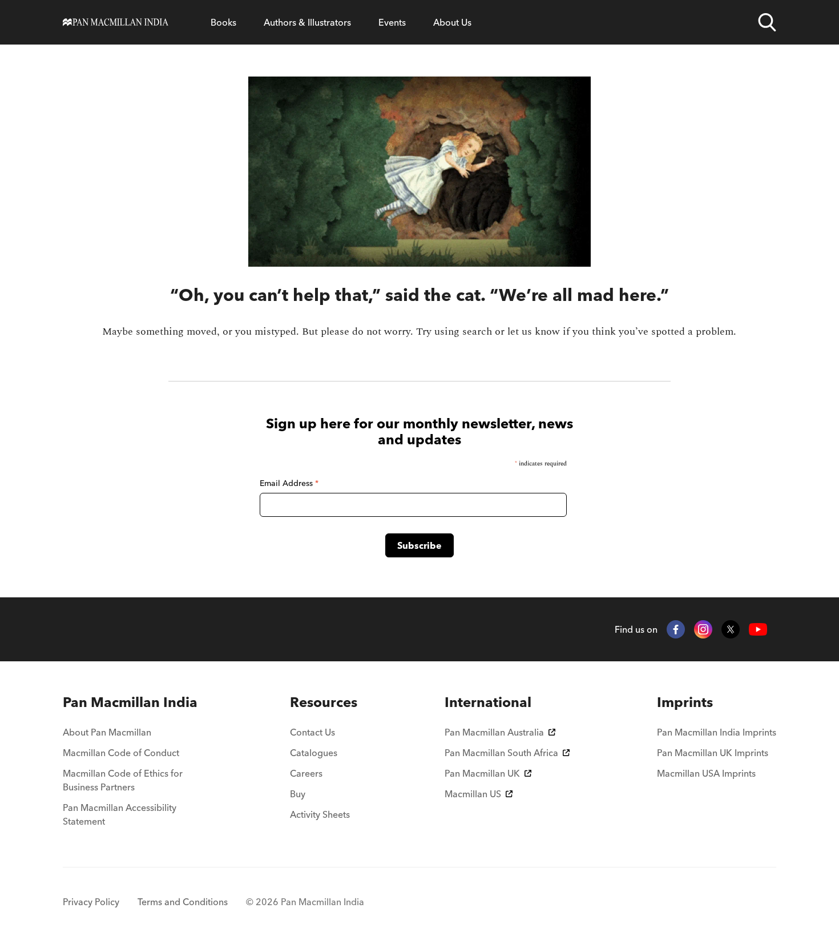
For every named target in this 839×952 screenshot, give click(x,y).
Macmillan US (473, 794)
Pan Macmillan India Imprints (716, 732)
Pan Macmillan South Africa (501, 752)
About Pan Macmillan (107, 732)
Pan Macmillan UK (482, 773)
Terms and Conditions (183, 901)
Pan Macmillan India (130, 702)
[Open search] (767, 22)
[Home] (115, 22)
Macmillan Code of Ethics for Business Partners (123, 780)
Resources (323, 702)
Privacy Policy (91, 901)
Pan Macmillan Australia (494, 732)
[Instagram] (703, 629)
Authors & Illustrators (307, 22)
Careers (306, 773)
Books (223, 22)
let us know (533, 331)
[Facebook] (676, 629)
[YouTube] (758, 629)
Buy (297, 794)
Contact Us (312, 732)
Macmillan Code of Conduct (121, 752)
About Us (452, 22)
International (488, 702)
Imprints (685, 702)
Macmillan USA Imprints (706, 773)
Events (392, 22)
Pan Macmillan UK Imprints (712, 752)
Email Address (289, 483)
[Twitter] (730, 629)
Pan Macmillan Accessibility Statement (119, 814)
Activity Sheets (320, 814)
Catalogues (313, 752)
